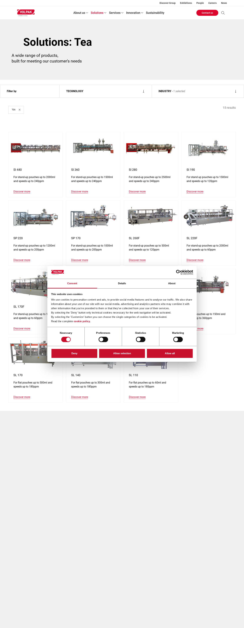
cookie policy (82, 321)
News (224, 3)
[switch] (103, 339)
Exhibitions (186, 3)
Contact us (207, 12)
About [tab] (171, 283)
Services (115, 12)
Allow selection (122, 353)
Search (223, 13)
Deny (74, 353)
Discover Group (168, 3)
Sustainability (155, 12)
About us (79, 12)
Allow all (170, 353)
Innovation (133, 12)
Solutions (97, 12)
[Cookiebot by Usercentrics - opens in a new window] (178, 272)
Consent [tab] (72, 283)
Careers (212, 3)
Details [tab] (122, 283)
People (200, 3)
